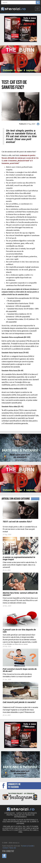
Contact (5, 848)
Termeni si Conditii (27, 846)
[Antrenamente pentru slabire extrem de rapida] (20, 59)
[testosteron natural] (20, 29)
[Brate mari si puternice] (20, 448)
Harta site (12, 848)
